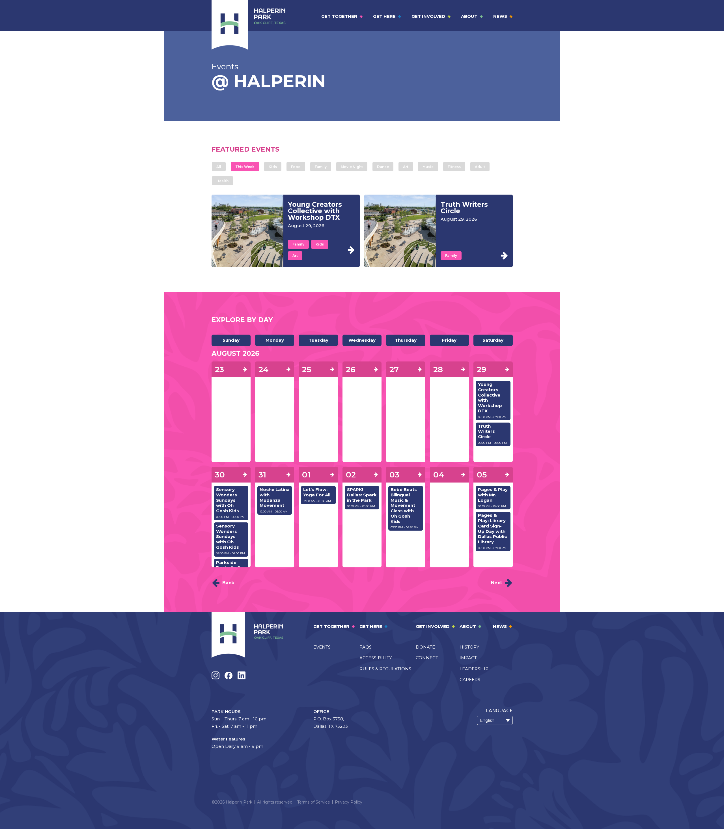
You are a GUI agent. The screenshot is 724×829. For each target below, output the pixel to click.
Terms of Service (313, 802)
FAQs (365, 647)
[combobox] (495, 720)
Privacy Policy (348, 802)
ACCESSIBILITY (375, 657)
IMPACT (468, 657)
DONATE (425, 647)
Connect (427, 657)
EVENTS (322, 647)
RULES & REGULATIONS (385, 668)
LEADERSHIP (474, 668)
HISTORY (469, 647)
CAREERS (470, 679)
